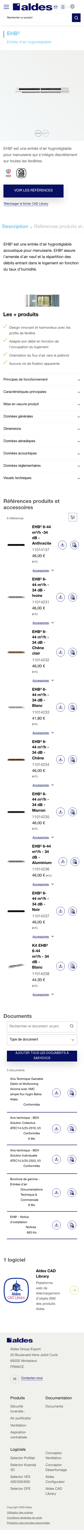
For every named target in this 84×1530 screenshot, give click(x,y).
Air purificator (20, 1418)
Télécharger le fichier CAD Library (25, 204)
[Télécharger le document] (55, 1093)
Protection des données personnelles (28, 1523)
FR (77, 6)
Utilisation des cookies (20, 1513)
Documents (54, 1407)
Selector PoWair (22, 1458)
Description (15, 227)
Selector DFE (20, 1489)
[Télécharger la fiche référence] (62, 545)
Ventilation (18, 1426)
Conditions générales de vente (24, 1518)
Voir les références (33, 191)
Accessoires (41, 571)
